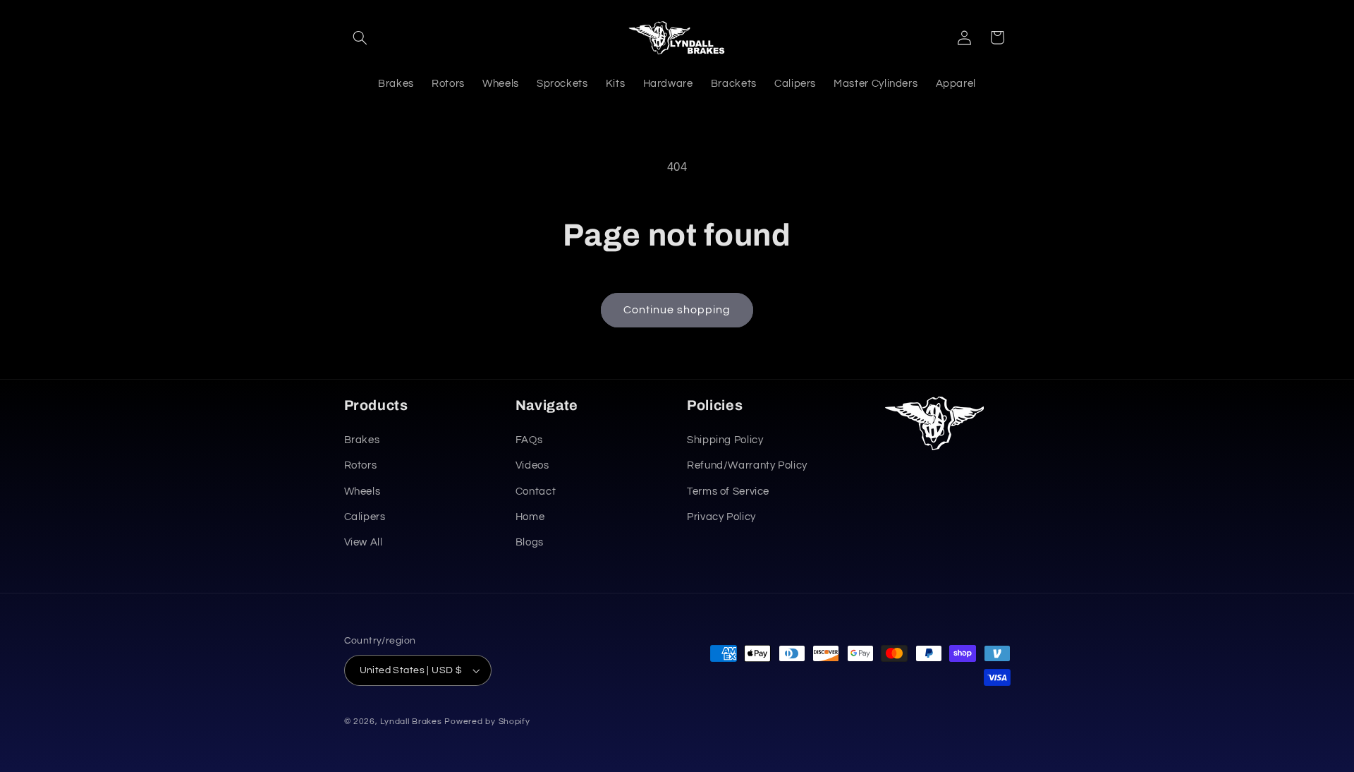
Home (530, 517)
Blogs (530, 542)
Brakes (362, 440)
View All (363, 542)
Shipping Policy (725, 440)
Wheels (362, 491)
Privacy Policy (721, 517)
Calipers (365, 517)
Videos (532, 465)
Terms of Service (728, 491)
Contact (536, 491)
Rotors (360, 465)
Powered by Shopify (487, 721)
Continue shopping (677, 309)
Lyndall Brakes (410, 721)
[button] (360, 37)
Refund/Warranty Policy (747, 465)
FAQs (529, 440)
